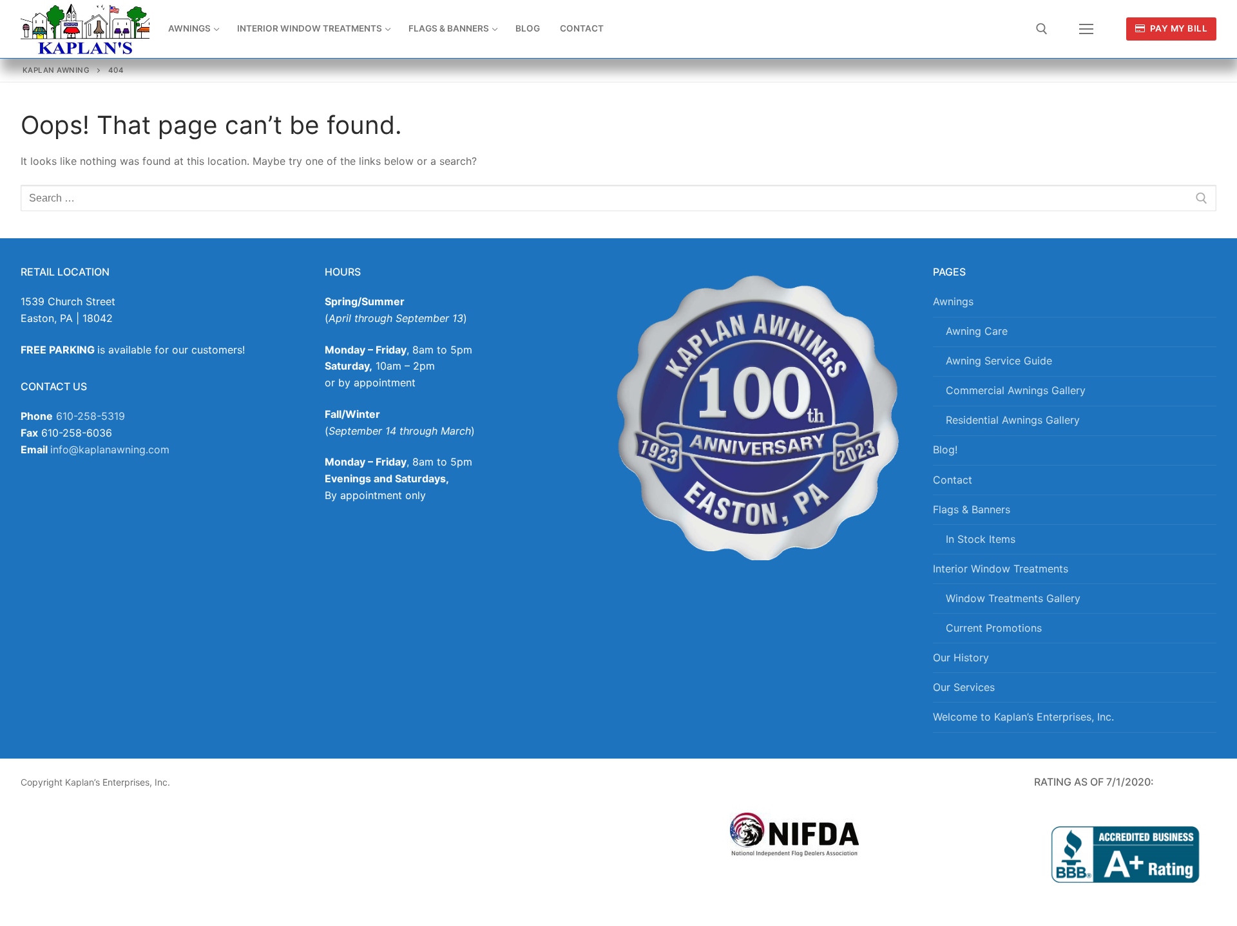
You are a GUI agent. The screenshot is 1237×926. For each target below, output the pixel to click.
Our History (961, 657)
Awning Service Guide (999, 360)
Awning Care (977, 331)
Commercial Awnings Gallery (1016, 390)
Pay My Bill (1177, 28)
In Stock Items (980, 539)
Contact (952, 479)
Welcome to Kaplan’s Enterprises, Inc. (1023, 716)
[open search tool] (1042, 29)
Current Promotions (994, 627)
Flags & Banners (971, 509)
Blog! (945, 449)
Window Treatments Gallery (1013, 598)
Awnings (953, 301)
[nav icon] (1086, 29)
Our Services (964, 687)
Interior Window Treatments (1000, 568)
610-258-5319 (90, 416)
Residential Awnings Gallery (1013, 419)
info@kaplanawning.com (109, 449)
